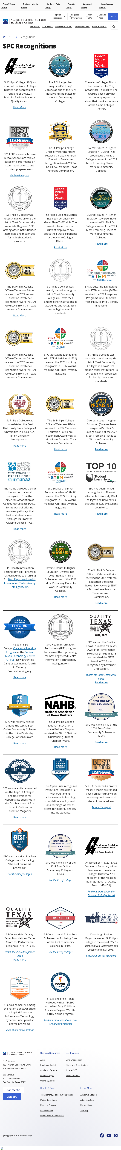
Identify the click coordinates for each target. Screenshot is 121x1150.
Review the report (19, 175)
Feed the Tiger (47, 1075)
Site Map (84, 1110)
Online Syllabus (47, 1080)
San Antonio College (86, 6)
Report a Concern (48, 1105)
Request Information (76, 16)
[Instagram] (115, 1135)
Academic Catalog (88, 1094)
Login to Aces (102, 16)
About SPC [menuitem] (35, 26)
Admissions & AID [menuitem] (63, 26)
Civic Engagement (74, 1059)
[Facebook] (101, 1135)
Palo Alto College (70, 6)
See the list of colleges (20, 874)
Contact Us (13, 1090)
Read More (19, 107)
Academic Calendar (49, 1070)
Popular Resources (57, 16)
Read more (101, 243)
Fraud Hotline (46, 1110)
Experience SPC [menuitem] (82, 26)
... (13, 37)
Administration (87, 1100)
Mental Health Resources (52, 1115)
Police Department (48, 1100)
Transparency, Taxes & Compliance (56, 1094)
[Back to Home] (4, 37)
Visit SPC (90, 16)
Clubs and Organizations (77, 1065)
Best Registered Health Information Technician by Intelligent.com (19, 583)
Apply (113, 16)
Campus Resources (50, 1053)
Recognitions (86, 1105)
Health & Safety (48, 1088)
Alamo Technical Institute (106, 6)
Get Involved (72, 1053)
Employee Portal (48, 1065)
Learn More (86, 1088)
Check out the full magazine (101, 956)
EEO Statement (73, 1075)
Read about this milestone (20, 1030)
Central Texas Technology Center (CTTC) (20, 655)
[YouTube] (108, 1135)
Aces (42, 1059)
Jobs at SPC (71, 1070)
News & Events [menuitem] (99, 26)
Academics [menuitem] (47, 26)
